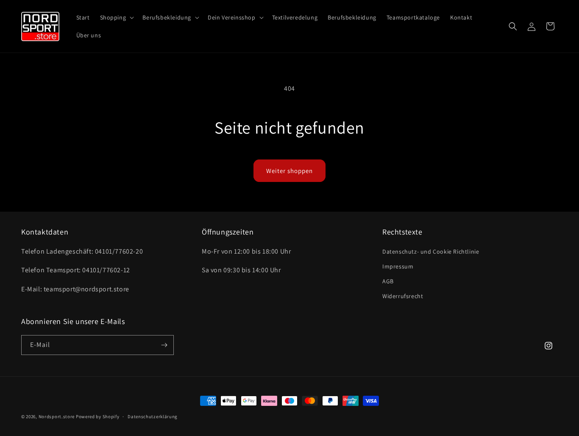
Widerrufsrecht (402, 296)
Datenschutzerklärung (153, 416)
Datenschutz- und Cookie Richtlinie (430, 251)
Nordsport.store (57, 416)
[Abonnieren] (164, 345)
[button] (116, 17)
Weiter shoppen (289, 171)
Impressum (397, 266)
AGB (388, 281)
